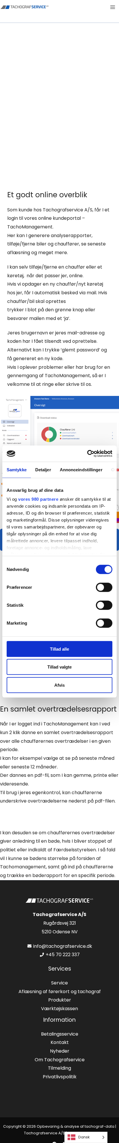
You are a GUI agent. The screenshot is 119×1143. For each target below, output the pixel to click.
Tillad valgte (59, 666)
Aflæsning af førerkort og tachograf (59, 991)
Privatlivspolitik (60, 1076)
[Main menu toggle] (112, 7)
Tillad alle (59, 648)
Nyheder (59, 1051)
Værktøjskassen (59, 1008)
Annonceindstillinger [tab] (81, 469)
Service (59, 983)
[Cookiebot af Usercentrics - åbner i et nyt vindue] (87, 453)
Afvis (59, 684)
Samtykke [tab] (17, 469)
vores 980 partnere (38, 499)
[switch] (104, 587)
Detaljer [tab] (43, 469)
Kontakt (60, 1042)
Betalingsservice (59, 1034)
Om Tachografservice (60, 1059)
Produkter (59, 1000)
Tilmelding (59, 1068)
